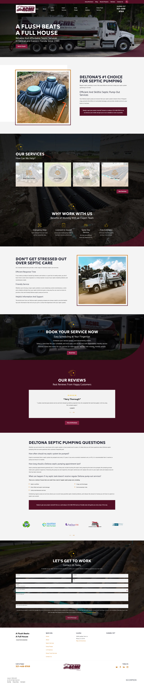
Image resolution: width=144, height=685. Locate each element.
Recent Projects (104, 2)
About (47, 640)
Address (17, 584)
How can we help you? (20, 594)
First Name (18, 574)
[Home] (26, 9)
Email (74, 579)
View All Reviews (72, 423)
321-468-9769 (23, 666)
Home (47, 636)
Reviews (113, 2)
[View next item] (114, 190)
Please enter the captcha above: (21, 605)
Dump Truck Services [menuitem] (100, 9)
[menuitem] (9, 682)
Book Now (72, 353)
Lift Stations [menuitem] (87, 9)
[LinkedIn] (124, 667)
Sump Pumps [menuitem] (76, 9)
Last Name (75, 574)
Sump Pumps (49, 646)
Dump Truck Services (51, 653)
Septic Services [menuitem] (64, 9)
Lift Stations (49, 650)
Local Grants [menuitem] (52, 9)
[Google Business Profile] (117, 667)
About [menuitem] (44, 9)
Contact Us (120, 2)
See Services (122, 191)
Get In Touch (21, 46)
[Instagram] (127, 667)
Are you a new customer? (20, 589)
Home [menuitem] (36, 9)
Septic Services (50, 643)
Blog (96, 2)
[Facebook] (120, 667)
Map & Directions (81, 641)
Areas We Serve (89, 2)
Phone (17, 579)
